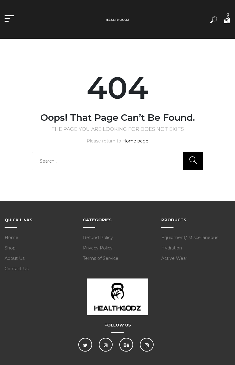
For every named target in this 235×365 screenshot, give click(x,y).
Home (11, 237)
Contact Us (16, 268)
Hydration (171, 248)
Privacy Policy (98, 248)
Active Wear (174, 258)
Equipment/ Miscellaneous (189, 237)
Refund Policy (98, 237)
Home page (135, 141)
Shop (10, 248)
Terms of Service (100, 258)
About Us (14, 258)
